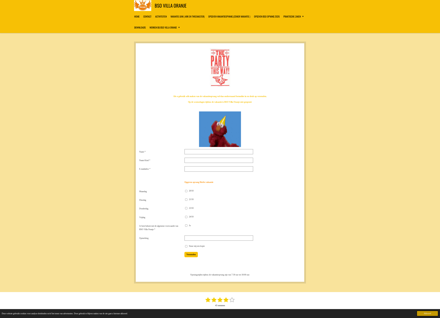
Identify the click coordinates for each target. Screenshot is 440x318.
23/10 (191, 208)
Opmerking (143, 238)
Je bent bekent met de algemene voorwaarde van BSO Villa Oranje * (158, 228)
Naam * (142, 152)
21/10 (191, 199)
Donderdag (143, 208)
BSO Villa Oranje (170, 5)
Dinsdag (142, 200)
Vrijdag (142, 217)
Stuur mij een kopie (197, 246)
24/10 (191, 216)
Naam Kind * (144, 160)
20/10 (191, 191)
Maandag (143, 191)
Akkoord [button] (427, 313)
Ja (190, 225)
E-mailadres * (144, 169)
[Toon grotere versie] (220, 129)
